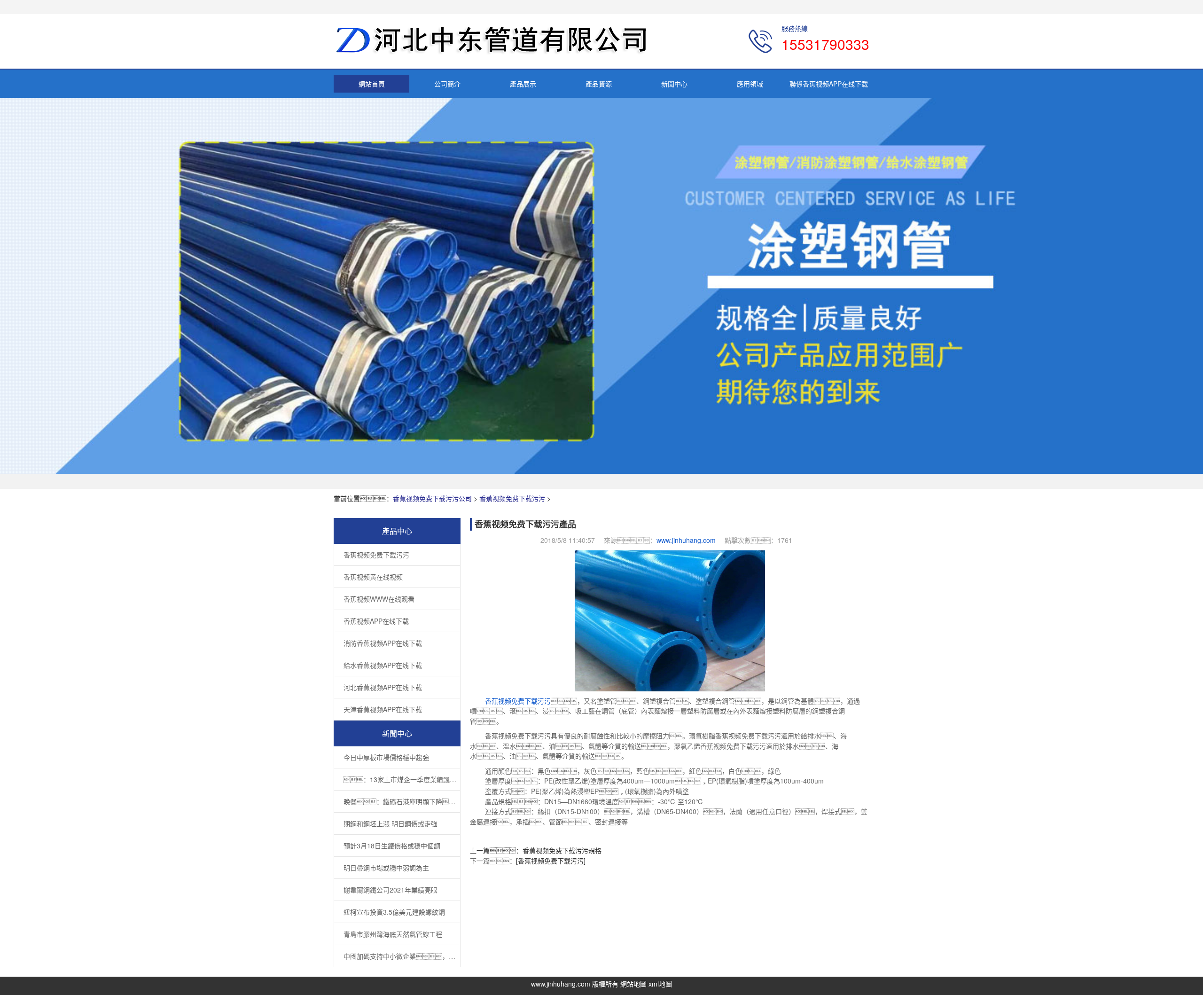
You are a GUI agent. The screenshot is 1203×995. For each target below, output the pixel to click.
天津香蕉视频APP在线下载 (383, 709)
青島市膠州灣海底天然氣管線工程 (393, 934)
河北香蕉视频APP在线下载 (383, 687)
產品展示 (523, 83)
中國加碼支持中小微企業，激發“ (402, 956)
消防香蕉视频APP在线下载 (383, 643)
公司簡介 (447, 83)
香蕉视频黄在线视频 (373, 576)
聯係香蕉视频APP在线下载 (828, 83)
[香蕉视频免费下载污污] (551, 860)
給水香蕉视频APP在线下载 (383, 665)
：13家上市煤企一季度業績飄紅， (402, 779)
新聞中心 (674, 83)
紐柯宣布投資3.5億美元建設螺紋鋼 (394, 912)
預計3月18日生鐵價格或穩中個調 (392, 845)
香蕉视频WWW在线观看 (379, 598)
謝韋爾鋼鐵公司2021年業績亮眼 (390, 889)
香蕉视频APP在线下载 (376, 621)
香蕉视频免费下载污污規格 (562, 850)
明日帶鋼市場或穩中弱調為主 (386, 867)
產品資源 (599, 83)
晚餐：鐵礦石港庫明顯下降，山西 (402, 801)
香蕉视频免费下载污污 (512, 498)
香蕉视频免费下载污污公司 (432, 498)
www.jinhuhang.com (686, 540)
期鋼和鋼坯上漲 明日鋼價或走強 (390, 823)
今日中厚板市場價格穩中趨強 (386, 757)
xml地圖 (660, 983)
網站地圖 (633, 983)
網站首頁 (372, 83)
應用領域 (750, 83)
